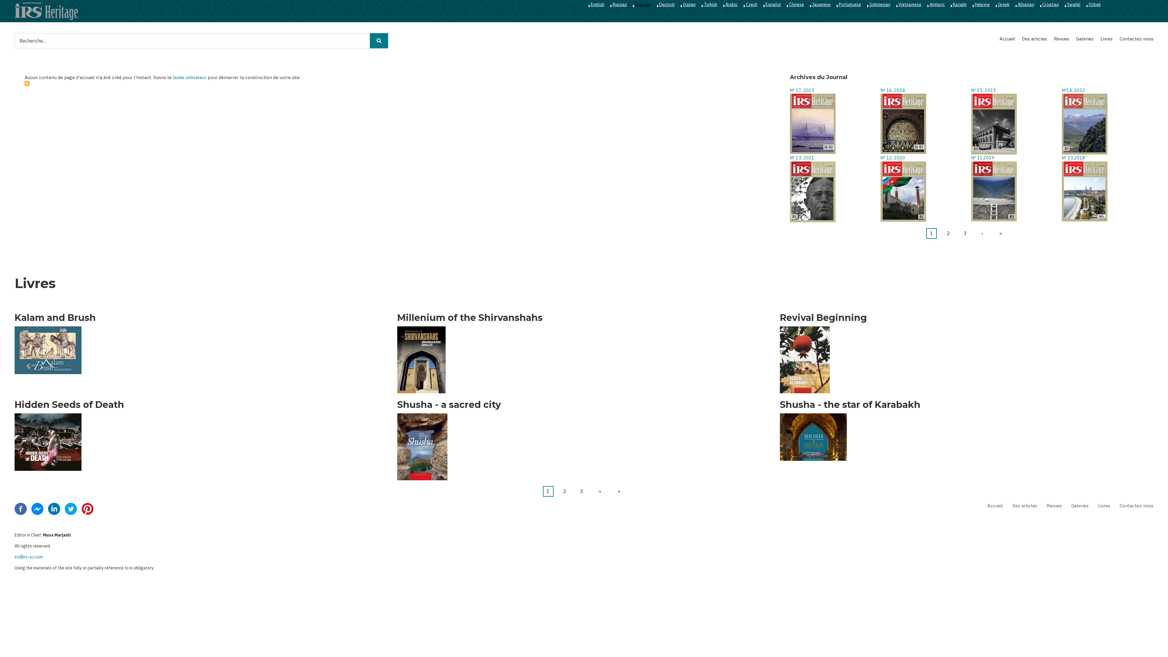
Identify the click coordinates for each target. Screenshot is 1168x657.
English (597, 4)
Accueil (1007, 39)
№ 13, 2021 (802, 158)
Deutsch (667, 4)
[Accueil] (46, 11)
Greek (1004, 4)
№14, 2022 (1073, 90)
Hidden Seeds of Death (69, 404)
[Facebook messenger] (37, 508)
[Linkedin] (54, 508)
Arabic (731, 4)
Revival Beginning (823, 317)
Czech (751, 4)
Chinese (796, 4)
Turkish (710, 4)
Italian (689, 4)
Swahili (1073, 4)
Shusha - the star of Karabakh (850, 404)
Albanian (1026, 4)
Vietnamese (910, 4)
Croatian (1050, 4)
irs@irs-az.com (29, 557)
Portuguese (850, 4)
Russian (620, 4)
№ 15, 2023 (983, 90)
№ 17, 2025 (802, 90)
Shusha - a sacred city (449, 404)
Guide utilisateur (190, 77)
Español (773, 4)
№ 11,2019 (982, 158)
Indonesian (879, 4)
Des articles (1034, 39)
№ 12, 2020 (893, 158)
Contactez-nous (1136, 39)
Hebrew (982, 4)
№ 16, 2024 (893, 90)
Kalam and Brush (55, 317)
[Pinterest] (88, 508)
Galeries (1084, 39)
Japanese (821, 4)
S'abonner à (27, 83)
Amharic (937, 4)
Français (643, 4)
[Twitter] (71, 508)
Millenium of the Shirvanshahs (470, 317)
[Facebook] (21, 508)
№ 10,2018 (1073, 158)
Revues (1061, 39)
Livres (1106, 39)
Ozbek (1095, 4)
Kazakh (960, 4)
